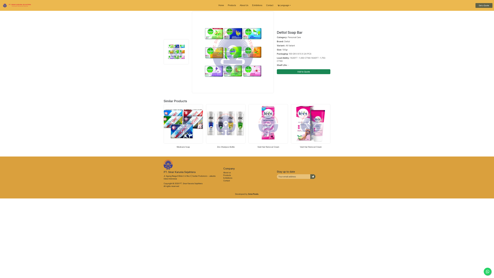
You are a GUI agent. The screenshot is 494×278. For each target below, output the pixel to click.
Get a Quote (484, 5)
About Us (244, 5)
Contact (269, 5)
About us (227, 172)
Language (284, 5)
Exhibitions (257, 5)
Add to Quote (303, 71)
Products (232, 5)
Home (221, 5)
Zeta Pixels (253, 194)
